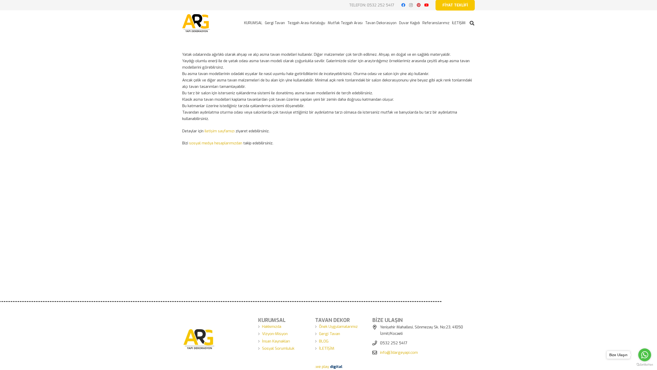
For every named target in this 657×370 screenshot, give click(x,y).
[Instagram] (411, 5)
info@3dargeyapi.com (399, 352)
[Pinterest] (418, 5)
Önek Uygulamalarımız (338, 326)
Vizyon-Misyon (275, 333)
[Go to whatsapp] (644, 354)
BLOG (323, 341)
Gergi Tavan (329, 333)
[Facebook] (403, 5)
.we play (328, 366)
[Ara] (472, 23)
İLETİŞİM (326, 348)
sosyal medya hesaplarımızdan (215, 143)
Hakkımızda (271, 326)
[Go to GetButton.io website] (644, 364)
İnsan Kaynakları (276, 341)
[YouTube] (426, 5)
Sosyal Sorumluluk (278, 348)
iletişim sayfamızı (220, 131)
